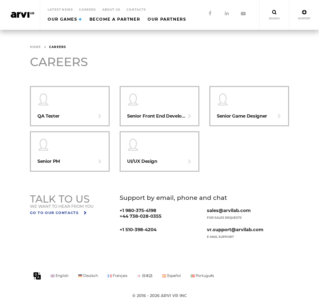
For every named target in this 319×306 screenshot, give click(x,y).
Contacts (136, 9)
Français (119, 275)
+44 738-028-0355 (140, 216)
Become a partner (114, 19)
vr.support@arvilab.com (235, 229)
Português (204, 275)
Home (35, 47)
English (62, 275)
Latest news (60, 9)
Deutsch (90, 275)
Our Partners (167, 19)
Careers (87, 9)
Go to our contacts (55, 213)
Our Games (63, 19)
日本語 (147, 275)
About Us (111, 9)
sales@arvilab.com (229, 210)
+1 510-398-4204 (138, 229)
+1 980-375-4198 (138, 210)
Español (173, 275)
